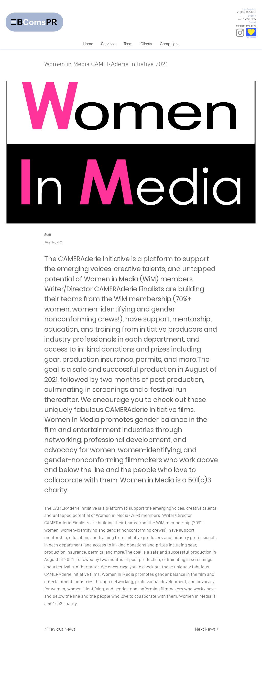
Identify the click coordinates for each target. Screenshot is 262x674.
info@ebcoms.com (246, 26)
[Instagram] (240, 32)
